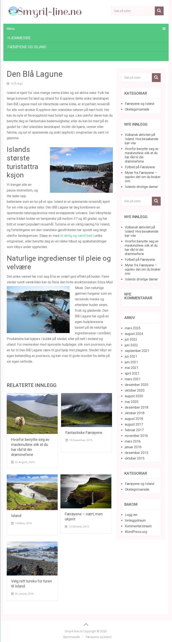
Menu (11, 29)
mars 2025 (133, 328)
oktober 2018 (135, 413)
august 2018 (134, 419)
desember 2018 (136, 407)
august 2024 (134, 334)
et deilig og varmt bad (76, 236)
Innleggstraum (135, 520)
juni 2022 (131, 345)
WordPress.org (136, 532)
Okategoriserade (137, 109)
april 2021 (132, 373)
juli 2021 (131, 356)
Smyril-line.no (74, 631)
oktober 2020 (135, 390)
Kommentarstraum (138, 526)
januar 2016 (133, 447)
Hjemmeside (19, 38)
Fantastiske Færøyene (83, 432)
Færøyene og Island (27, 47)
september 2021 (137, 351)
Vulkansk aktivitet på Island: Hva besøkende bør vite (141, 139)
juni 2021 (131, 362)
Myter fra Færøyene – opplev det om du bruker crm (142, 177)
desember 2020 (136, 385)
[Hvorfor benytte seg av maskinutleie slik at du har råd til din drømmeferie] (32, 413)
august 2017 (134, 424)
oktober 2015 (135, 458)
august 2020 (134, 396)
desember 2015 (136, 453)
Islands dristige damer (141, 187)
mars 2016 (133, 441)
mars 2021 (133, 379)
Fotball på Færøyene (140, 167)
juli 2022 (131, 339)
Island (16, 515)
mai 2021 (131, 368)
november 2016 (136, 436)
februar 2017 (134, 430)
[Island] (32, 492)
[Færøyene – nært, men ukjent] (85, 491)
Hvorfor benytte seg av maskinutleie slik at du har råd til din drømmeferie (142, 155)
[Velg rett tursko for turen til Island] (32, 559)
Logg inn (131, 515)
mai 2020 (131, 402)
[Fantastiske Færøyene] (86, 410)
